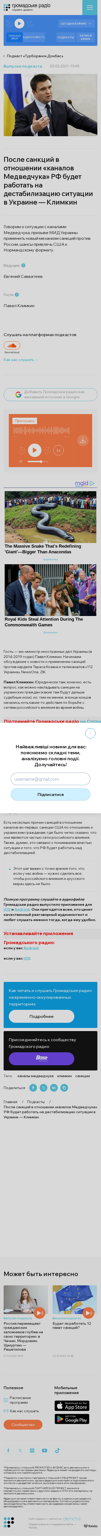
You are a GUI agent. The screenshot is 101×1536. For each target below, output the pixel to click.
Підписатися (51, 794)
